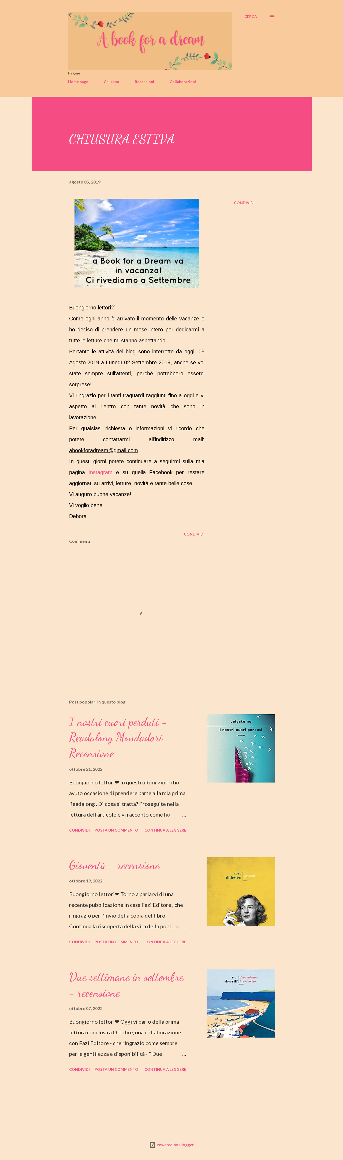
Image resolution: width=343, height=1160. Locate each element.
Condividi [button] (244, 202)
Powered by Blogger (175, 1144)
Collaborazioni (183, 81)
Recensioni (144, 81)
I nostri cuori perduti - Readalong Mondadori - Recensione (120, 737)
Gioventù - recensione (114, 865)
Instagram (100, 472)
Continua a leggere (165, 830)
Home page (78, 81)
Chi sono (111, 81)
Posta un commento (116, 830)
